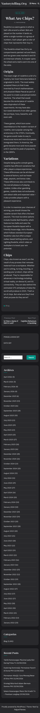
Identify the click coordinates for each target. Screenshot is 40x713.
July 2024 (7, 478)
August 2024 (9, 473)
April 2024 (8, 492)
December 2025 (10, 396)
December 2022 (10, 570)
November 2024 (10, 459)
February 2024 (9, 502)
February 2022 (9, 618)
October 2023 (9, 521)
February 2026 (9, 387)
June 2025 (8, 425)
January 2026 (9, 391)
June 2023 (8, 541)
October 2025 (9, 406)
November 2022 (10, 574)
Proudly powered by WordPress (13, 707)
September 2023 (10, 526)
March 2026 (8, 382)
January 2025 (9, 449)
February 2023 (9, 560)
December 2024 (10, 454)
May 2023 (7, 546)
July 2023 (7, 536)
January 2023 (9, 565)
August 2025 (9, 415)
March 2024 (8, 497)
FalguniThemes (20, 710)
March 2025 (8, 439)
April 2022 (8, 608)
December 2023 (10, 512)
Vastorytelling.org (14, 3)
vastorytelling (20, 22)
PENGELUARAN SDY (11, 337)
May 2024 (7, 488)
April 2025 (8, 435)
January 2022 (9, 623)
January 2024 (9, 507)
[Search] (38, 3)
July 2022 (7, 594)
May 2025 (7, 430)
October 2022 (9, 579)
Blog (8, 306)
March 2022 (8, 613)
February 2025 (9, 444)
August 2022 (9, 589)
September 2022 (10, 584)
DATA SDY (7, 343)
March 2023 (8, 555)
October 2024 (9, 464)
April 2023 (8, 550)
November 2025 (10, 401)
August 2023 (9, 531)
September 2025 (10, 411)
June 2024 (8, 483)
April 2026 (8, 377)
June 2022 (8, 598)
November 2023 (10, 517)
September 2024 (10, 468)
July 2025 (7, 420)
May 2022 (7, 603)
